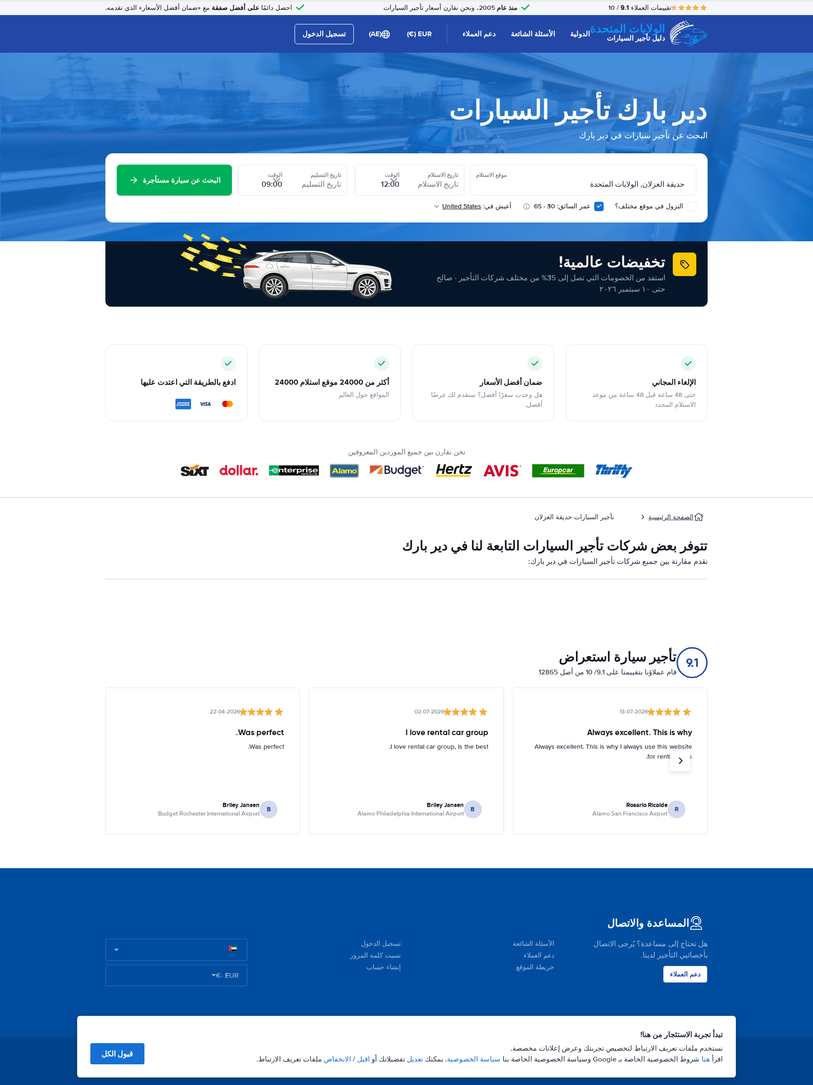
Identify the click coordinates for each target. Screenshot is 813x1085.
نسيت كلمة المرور (375, 955)
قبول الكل (117, 1053)
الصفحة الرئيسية (670, 517)
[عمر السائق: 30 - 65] (599, 206)
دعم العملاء (479, 34)
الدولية (580, 34)
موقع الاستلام (491, 175)
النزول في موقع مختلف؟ (650, 206)
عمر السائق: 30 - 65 (562, 206)
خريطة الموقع (535, 967)
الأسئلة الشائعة (533, 34)
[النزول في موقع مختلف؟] (691, 206)
